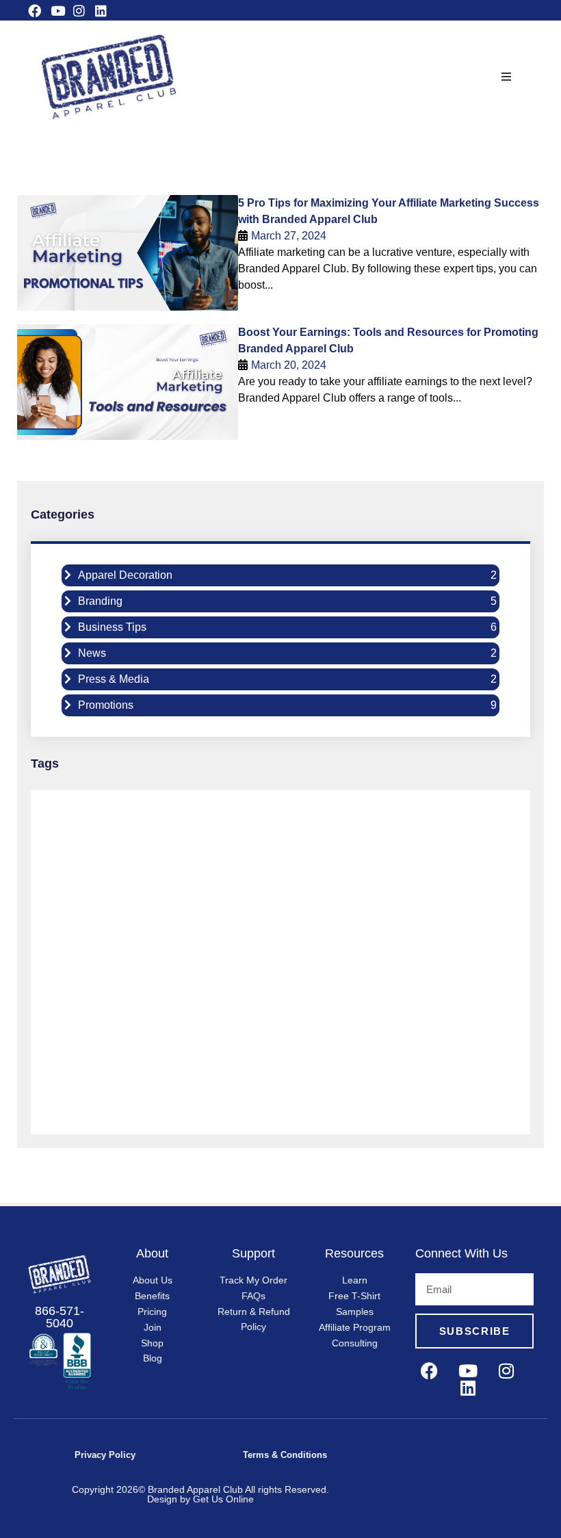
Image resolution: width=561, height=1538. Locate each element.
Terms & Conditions (285, 1455)
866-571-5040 (59, 1317)
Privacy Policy (105, 1455)
